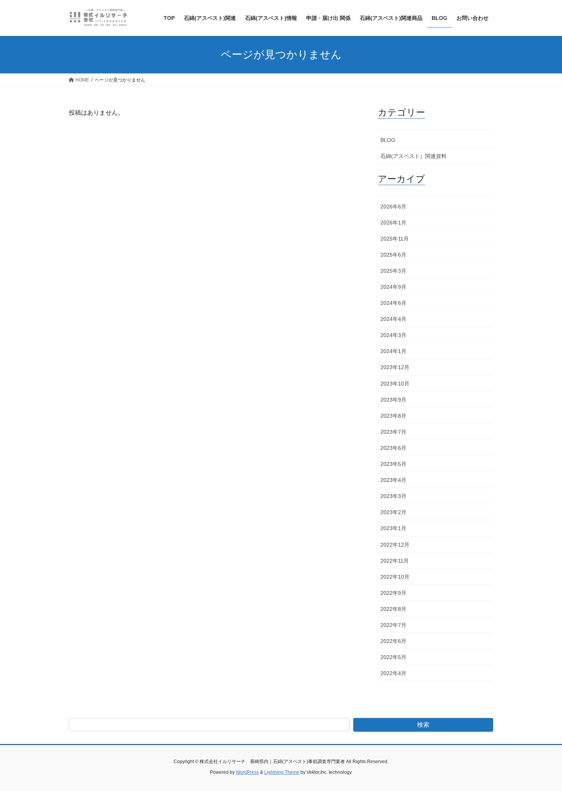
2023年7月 (393, 432)
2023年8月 (393, 416)
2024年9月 (393, 287)
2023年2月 (393, 512)
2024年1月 (393, 351)
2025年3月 (393, 271)
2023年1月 (393, 528)
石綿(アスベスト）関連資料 (413, 156)
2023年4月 (393, 480)
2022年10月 (394, 577)
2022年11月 (394, 561)
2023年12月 (394, 367)
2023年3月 (393, 496)
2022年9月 (393, 593)
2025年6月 (393, 255)
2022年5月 (393, 657)
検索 (423, 724)
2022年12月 (394, 545)
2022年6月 (393, 641)
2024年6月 (393, 303)
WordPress (247, 772)
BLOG (387, 140)
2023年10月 (394, 384)
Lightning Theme (281, 772)
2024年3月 (393, 335)
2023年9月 (393, 400)
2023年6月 (393, 448)
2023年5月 (393, 464)
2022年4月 (393, 673)
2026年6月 (393, 206)
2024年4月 (393, 319)
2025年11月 (394, 239)
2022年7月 (393, 625)
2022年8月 (393, 609)
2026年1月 (393, 223)
